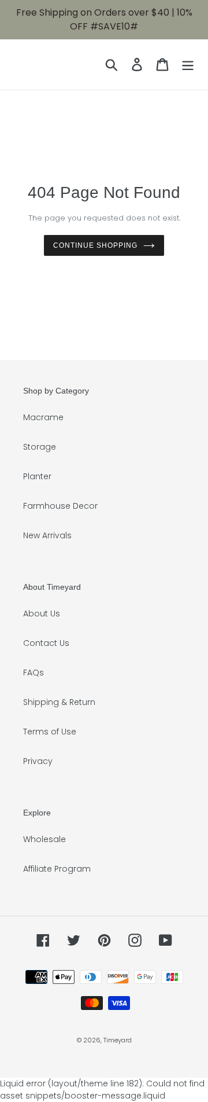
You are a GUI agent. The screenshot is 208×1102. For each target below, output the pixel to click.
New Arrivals (47, 535)
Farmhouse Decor (60, 506)
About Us (41, 613)
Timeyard (117, 1040)
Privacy (38, 761)
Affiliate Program (57, 869)
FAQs (33, 672)
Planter (37, 476)
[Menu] (187, 64)
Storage (39, 447)
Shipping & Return (59, 702)
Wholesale (44, 839)
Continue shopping (95, 245)
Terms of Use (49, 731)
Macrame (43, 417)
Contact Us (46, 643)
